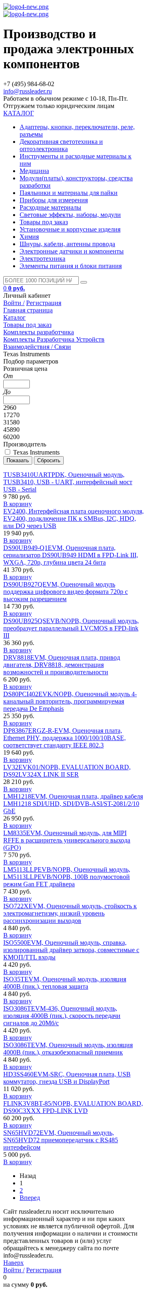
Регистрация (43, 302)
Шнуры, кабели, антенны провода (67, 243)
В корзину (17, 503)
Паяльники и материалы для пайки (69, 192)
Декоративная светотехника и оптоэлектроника (61, 145)
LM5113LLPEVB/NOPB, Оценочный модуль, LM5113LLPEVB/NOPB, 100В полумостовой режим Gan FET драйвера (66, 877)
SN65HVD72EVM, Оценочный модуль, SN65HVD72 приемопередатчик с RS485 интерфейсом (60, 1140)
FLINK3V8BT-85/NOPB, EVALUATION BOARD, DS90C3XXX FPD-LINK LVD (73, 1107)
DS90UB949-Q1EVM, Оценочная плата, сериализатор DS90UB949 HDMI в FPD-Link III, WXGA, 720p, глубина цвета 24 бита (70, 555)
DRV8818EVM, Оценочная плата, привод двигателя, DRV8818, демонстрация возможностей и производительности (61, 664)
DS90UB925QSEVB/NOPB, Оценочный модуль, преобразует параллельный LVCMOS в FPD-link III (71, 628)
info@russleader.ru (27, 91)
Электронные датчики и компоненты (72, 251)
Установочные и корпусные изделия (70, 229)
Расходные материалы (50, 207)
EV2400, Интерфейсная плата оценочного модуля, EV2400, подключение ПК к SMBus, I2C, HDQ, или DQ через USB (73, 518)
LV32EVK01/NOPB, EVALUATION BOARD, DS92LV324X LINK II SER (67, 771)
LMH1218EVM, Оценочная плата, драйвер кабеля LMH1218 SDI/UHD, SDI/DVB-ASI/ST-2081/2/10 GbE (73, 803)
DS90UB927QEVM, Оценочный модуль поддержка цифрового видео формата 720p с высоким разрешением (65, 591)
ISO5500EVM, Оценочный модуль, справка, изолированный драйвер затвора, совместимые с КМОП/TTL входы (71, 950)
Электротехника (42, 258)
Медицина (34, 170)
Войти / (13, 302)
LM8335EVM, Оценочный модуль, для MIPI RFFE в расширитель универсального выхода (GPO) (66, 840)
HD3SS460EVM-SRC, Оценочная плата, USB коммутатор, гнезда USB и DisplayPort (67, 1078)
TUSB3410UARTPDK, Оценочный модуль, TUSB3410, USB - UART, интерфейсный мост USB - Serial (67, 482)
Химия (29, 236)
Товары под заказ (44, 222)
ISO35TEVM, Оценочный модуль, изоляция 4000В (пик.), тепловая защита (64, 983)
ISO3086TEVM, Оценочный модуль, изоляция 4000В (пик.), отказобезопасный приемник (68, 1048)
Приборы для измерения (54, 200)
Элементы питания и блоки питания (71, 265)
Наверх (13, 1262)
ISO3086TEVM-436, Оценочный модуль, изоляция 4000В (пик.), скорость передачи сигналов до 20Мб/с (61, 1015)
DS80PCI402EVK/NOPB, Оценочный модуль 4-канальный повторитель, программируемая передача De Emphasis (70, 701)
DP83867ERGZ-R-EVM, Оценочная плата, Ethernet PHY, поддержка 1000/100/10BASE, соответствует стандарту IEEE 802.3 (64, 738)
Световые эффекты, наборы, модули (70, 214)
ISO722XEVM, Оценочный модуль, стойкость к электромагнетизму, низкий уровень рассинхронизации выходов (70, 913)
